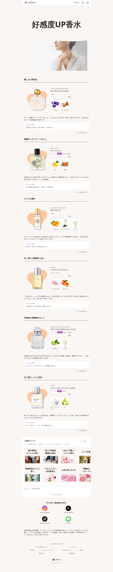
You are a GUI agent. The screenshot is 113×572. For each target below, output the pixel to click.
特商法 (81, 550)
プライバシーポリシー (48, 550)
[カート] (87, 2)
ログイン (76, 2)
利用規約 (32, 550)
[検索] (83, 2)
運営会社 (41, 553)
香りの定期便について (42, 547)
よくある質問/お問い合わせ (56, 543)
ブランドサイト (73, 547)
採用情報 (71, 553)
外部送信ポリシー (67, 550)
